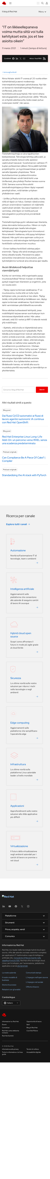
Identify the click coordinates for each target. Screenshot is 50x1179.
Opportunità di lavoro (34, 1021)
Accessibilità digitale (34, 1052)
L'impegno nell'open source (37, 977)
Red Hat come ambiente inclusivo (10, 1032)
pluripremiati (23, 966)
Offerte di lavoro (32, 987)
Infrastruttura (18, 764)
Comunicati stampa (33, 973)
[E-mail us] (24, 58)
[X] (22, 907)
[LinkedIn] (3, 907)
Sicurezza (15, 678)
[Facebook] (15, 907)
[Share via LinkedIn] (16, 58)
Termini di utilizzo (33, 1049)
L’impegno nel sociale (34, 982)
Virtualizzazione (19, 846)
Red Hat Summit (8, 1036)
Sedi (28, 1025)
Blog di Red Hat (32, 1028)
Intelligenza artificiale (22, 589)
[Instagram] (28, 907)
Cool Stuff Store (32, 1031)
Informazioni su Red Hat (10, 1021)
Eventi (4, 1025)
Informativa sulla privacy (10, 1049)
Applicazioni (17, 806)
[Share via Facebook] (13, 58)
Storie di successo (9, 985)
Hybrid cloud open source (20, 635)
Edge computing (19, 722)
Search (41, 390)
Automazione (18, 550)
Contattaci (6, 1028)
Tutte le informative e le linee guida (12, 1053)
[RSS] (44, 58)
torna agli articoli (9, 72)
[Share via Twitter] (20, 58)
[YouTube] (9, 907)
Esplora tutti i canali (16, 524)
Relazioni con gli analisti (11, 989)
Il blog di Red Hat (9, 11)
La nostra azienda (9, 973)
